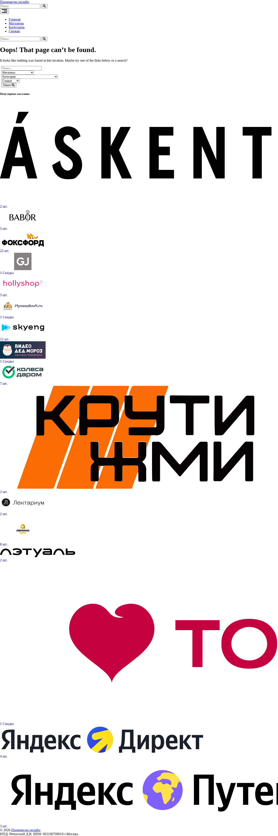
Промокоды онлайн (14, 2)
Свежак (14, 31)
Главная (14, 19)
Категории (17, 27)
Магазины (16, 23)
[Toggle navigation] (4, 11)
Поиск (7, 85)
